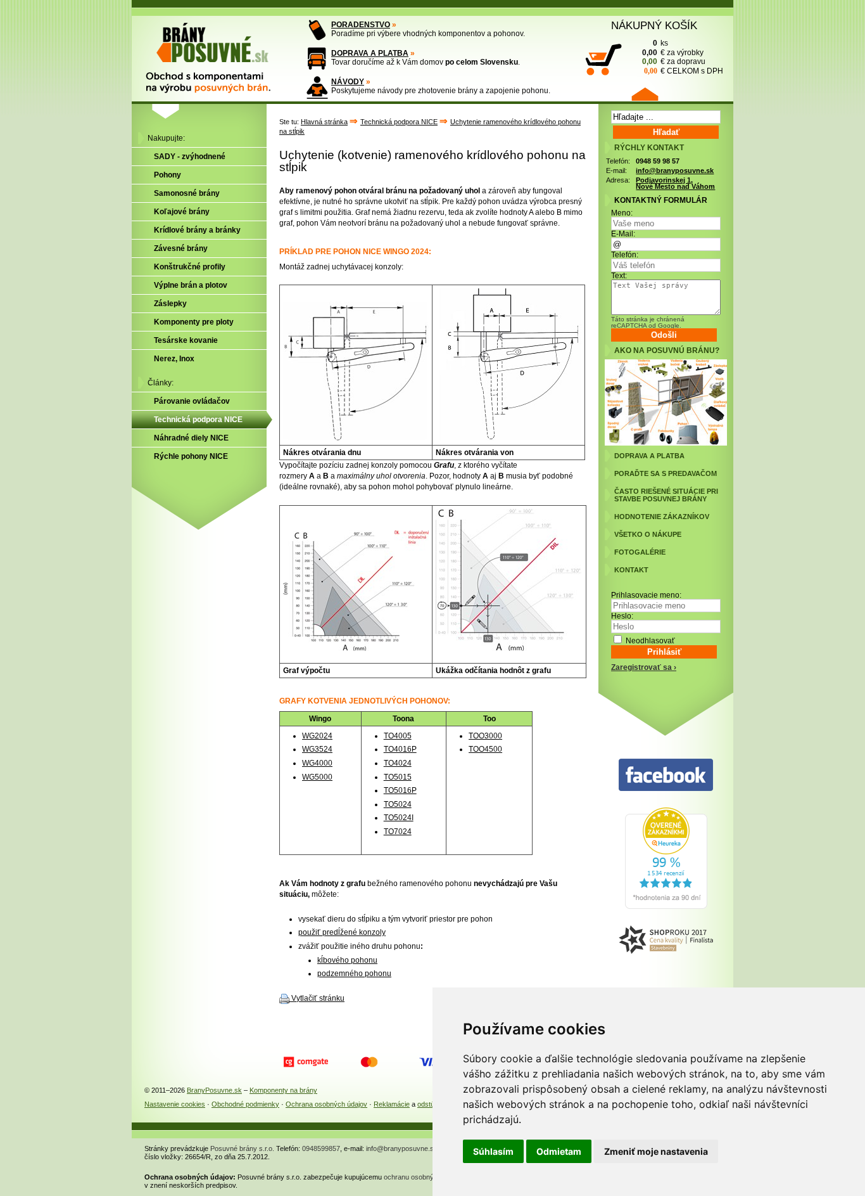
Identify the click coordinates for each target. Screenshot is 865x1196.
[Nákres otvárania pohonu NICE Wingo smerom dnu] (356, 438)
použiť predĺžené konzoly (342, 932)
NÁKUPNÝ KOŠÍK (654, 25)
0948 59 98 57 (657, 161)
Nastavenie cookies (174, 1104)
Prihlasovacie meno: (646, 595)
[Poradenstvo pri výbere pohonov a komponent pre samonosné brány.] (317, 30)
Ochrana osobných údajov (326, 1104)
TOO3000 (485, 735)
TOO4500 (485, 749)
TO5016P (400, 790)
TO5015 (398, 777)
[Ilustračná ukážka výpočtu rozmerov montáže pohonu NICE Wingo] (508, 648)
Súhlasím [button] (493, 1151)
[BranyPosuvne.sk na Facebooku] (665, 775)
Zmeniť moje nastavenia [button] (656, 1151)
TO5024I (399, 817)
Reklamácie (392, 1104)
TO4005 (398, 735)
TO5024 (398, 804)
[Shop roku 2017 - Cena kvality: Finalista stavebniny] (665, 940)
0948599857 (321, 1148)
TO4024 (398, 763)
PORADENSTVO (360, 24)
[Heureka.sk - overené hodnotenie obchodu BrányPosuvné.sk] (666, 906)
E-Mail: (623, 233)
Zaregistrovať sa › (643, 667)
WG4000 (317, 763)
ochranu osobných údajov (424, 1177)
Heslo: (622, 616)
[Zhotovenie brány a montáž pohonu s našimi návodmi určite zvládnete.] (317, 87)
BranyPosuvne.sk (214, 1090)
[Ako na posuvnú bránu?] (666, 443)
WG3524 (317, 749)
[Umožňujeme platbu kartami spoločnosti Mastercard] (369, 1062)
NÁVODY (347, 81)
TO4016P (400, 749)
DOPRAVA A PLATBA (369, 53)
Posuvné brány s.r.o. (242, 1148)
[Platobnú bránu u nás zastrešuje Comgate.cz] (306, 1062)
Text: (619, 275)
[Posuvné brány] (217, 52)
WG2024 (317, 735)
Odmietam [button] (558, 1151)
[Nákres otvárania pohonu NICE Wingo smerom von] (508, 438)
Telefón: (624, 254)
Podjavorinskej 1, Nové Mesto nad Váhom (675, 183)
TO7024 (398, 831)
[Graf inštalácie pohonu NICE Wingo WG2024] (356, 648)
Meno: (622, 213)
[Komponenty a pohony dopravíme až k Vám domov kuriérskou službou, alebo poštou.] (317, 58)
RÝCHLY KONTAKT (649, 147)
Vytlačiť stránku (317, 998)
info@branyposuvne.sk (675, 170)
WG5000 (317, 777)
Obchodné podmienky (245, 1104)
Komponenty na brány (283, 1090)
